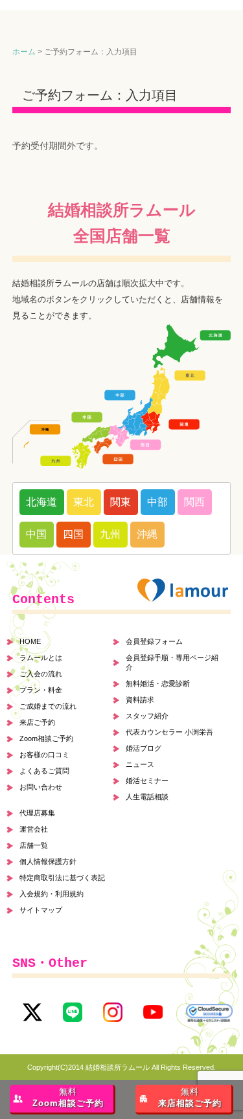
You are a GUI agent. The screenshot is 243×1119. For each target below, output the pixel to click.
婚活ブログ (143, 748)
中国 (36, 534)
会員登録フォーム (154, 641)
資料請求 (140, 700)
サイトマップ (40, 910)
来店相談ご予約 (190, 1098)
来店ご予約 (37, 722)
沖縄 (147, 534)
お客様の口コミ (44, 755)
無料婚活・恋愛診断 (158, 683)
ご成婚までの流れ (47, 706)
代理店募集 (37, 813)
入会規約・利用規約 (51, 894)
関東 (120, 501)
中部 (157, 501)
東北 (83, 501)
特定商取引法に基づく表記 (62, 877)
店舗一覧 (33, 845)
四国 (73, 534)
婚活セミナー (147, 780)
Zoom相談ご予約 (46, 738)
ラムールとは (40, 657)
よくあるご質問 (44, 771)
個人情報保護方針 (47, 861)
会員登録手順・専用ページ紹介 (172, 662)
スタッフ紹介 (147, 716)
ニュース (140, 764)
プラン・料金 (40, 690)
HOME (30, 641)
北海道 (41, 501)
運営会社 (33, 829)
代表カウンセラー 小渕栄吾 (169, 732)
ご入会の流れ (40, 674)
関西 (194, 501)
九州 (110, 534)
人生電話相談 (147, 797)
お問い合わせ (40, 787)
